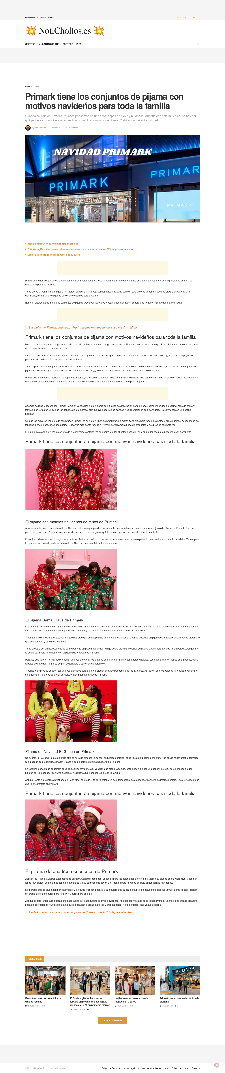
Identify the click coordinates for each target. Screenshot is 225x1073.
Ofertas (51, 17)
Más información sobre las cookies (153, 1068)
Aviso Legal (129, 1068)
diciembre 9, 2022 (59, 127)
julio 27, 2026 (167, 1006)
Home (27, 86)
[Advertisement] (112, 7)
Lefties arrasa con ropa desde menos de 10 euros (53, 254)
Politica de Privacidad (111, 1068)
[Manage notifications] (216, 1065)
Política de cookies (180, 1068)
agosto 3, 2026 (78, 1009)
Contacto (196, 1068)
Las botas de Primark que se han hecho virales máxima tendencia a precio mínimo (83, 327)
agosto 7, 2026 (33, 1006)
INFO (79, 44)
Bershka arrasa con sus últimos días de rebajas (52, 243)
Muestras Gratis (31, 17)
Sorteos (43, 17)
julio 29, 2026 (122, 1006)
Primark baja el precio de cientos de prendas (179, 999)
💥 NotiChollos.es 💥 (64, 30)
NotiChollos (40, 127)
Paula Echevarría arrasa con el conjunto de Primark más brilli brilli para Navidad (80, 912)
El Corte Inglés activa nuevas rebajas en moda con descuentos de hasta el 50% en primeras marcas (80, 249)
